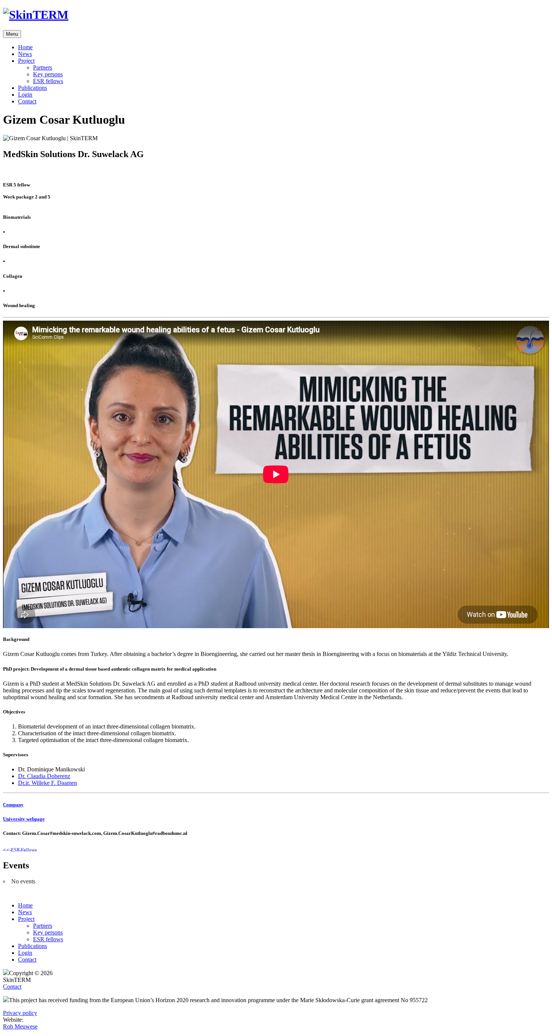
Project (26, 61)
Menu (12, 34)
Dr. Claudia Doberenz (44, 776)
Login (25, 94)
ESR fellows (48, 81)
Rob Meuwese (20, 1026)
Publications (32, 88)
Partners (42, 67)
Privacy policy (20, 1013)
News (25, 54)
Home (25, 47)
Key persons (48, 74)
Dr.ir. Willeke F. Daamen (47, 783)
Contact (27, 101)
